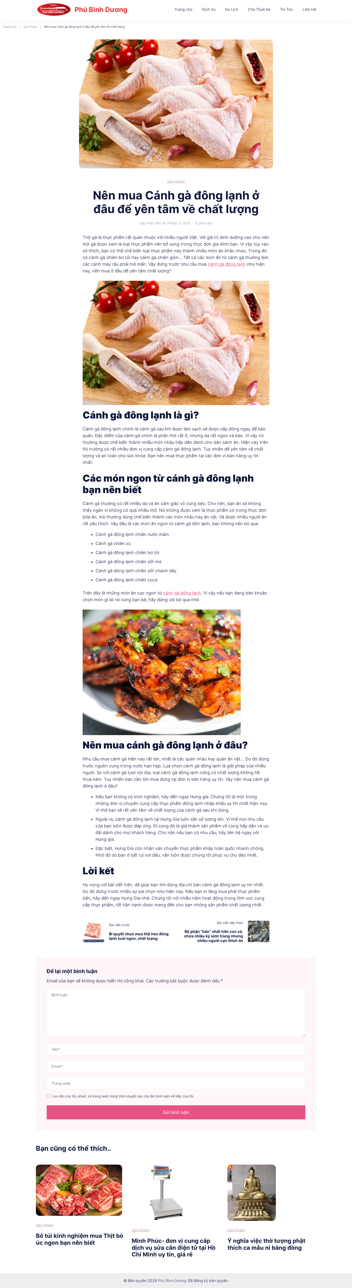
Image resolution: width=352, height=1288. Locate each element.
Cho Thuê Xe (259, 9)
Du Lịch (231, 9)
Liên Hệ (309, 9)
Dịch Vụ (209, 9)
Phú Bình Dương (101, 10)
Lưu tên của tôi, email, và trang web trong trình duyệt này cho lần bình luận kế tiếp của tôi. (123, 1096)
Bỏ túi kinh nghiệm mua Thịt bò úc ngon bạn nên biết (79, 1239)
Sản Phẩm (176, 181)
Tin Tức (286, 9)
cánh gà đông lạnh (227, 264)
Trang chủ (183, 9)
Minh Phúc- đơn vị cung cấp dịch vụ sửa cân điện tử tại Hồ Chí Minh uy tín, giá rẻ (174, 1247)
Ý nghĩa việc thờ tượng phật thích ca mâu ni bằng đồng (266, 1244)
